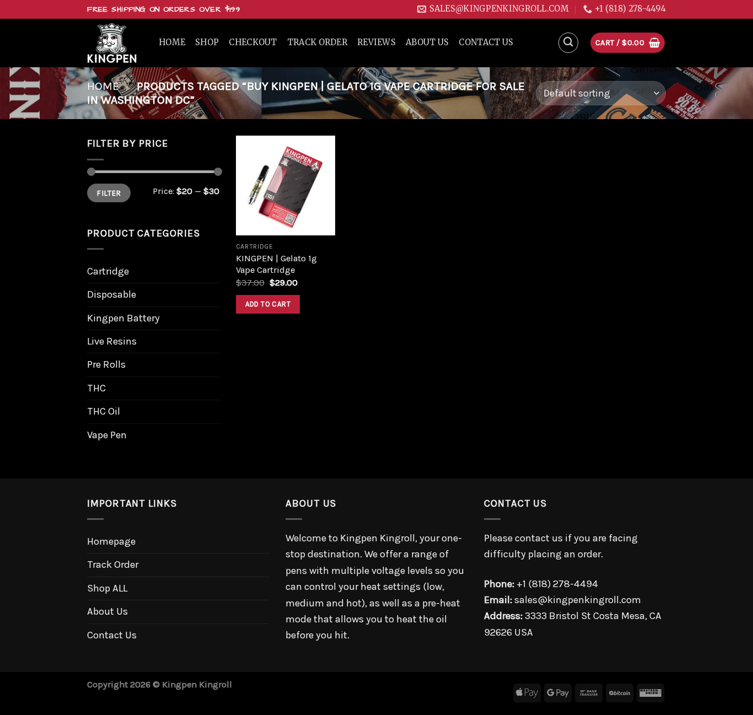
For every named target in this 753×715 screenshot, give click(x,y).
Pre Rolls (106, 364)
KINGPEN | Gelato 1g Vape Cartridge (276, 264)
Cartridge (108, 271)
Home (172, 42)
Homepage (111, 541)
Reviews (376, 42)
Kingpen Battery (123, 318)
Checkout (253, 42)
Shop (207, 42)
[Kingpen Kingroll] (114, 43)
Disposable (111, 294)
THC (96, 388)
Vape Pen (107, 435)
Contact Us (486, 42)
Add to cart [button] (268, 304)
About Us (427, 42)
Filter (108, 193)
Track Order (317, 42)
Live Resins (112, 341)
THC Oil (103, 411)
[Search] (568, 43)
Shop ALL (107, 588)
